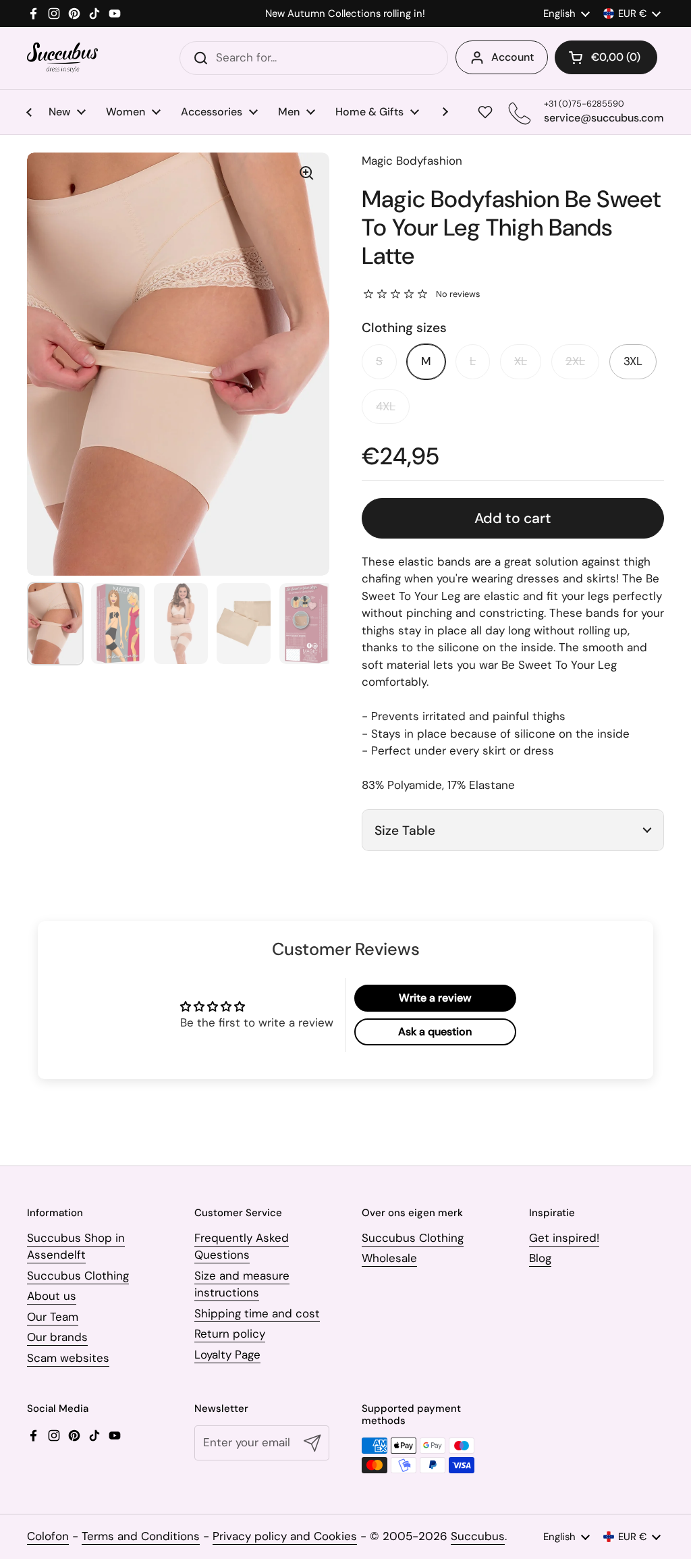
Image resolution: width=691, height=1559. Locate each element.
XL (520, 361)
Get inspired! (564, 1237)
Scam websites (68, 1357)
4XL (385, 406)
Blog (540, 1258)
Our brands (57, 1337)
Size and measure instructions (241, 1284)
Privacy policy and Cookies (285, 1536)
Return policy (229, 1333)
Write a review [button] (435, 998)
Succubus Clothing (78, 1275)
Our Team (52, 1316)
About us (51, 1295)
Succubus (478, 1536)
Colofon (48, 1536)
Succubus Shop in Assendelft (76, 1246)
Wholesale (389, 1258)
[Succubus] (62, 58)
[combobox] (313, 58)
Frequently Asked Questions (241, 1246)
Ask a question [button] (435, 1031)
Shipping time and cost (257, 1313)
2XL (575, 361)
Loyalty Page (227, 1354)
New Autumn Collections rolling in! (345, 14)
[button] (606, 57)
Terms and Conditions (141, 1536)
